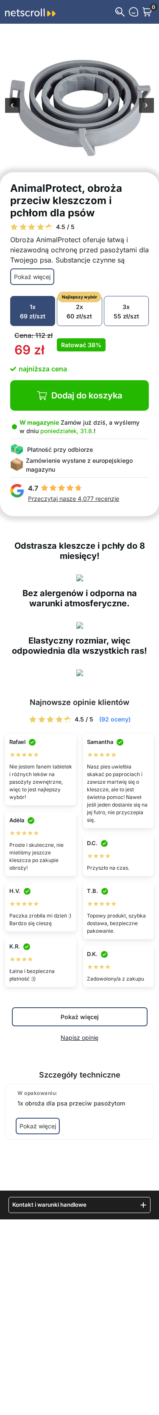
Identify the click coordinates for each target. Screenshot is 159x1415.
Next (146, 106)
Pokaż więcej (32, 276)
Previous (12, 106)
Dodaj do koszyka (86, 395)
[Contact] (133, 11)
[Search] (120, 11)
